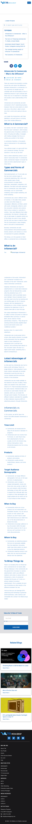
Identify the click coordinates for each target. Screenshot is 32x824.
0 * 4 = (6, 621)
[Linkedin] (18, 738)
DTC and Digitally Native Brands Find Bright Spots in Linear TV (15, 716)
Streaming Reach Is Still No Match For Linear (15, 665)
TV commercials (23, 158)
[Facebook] (9, 738)
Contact (15, 597)
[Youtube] (23, 738)
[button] (11, 66)
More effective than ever (10, 690)
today (5, 599)
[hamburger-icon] (29, 3)
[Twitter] (13, 738)
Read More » (6, 668)
